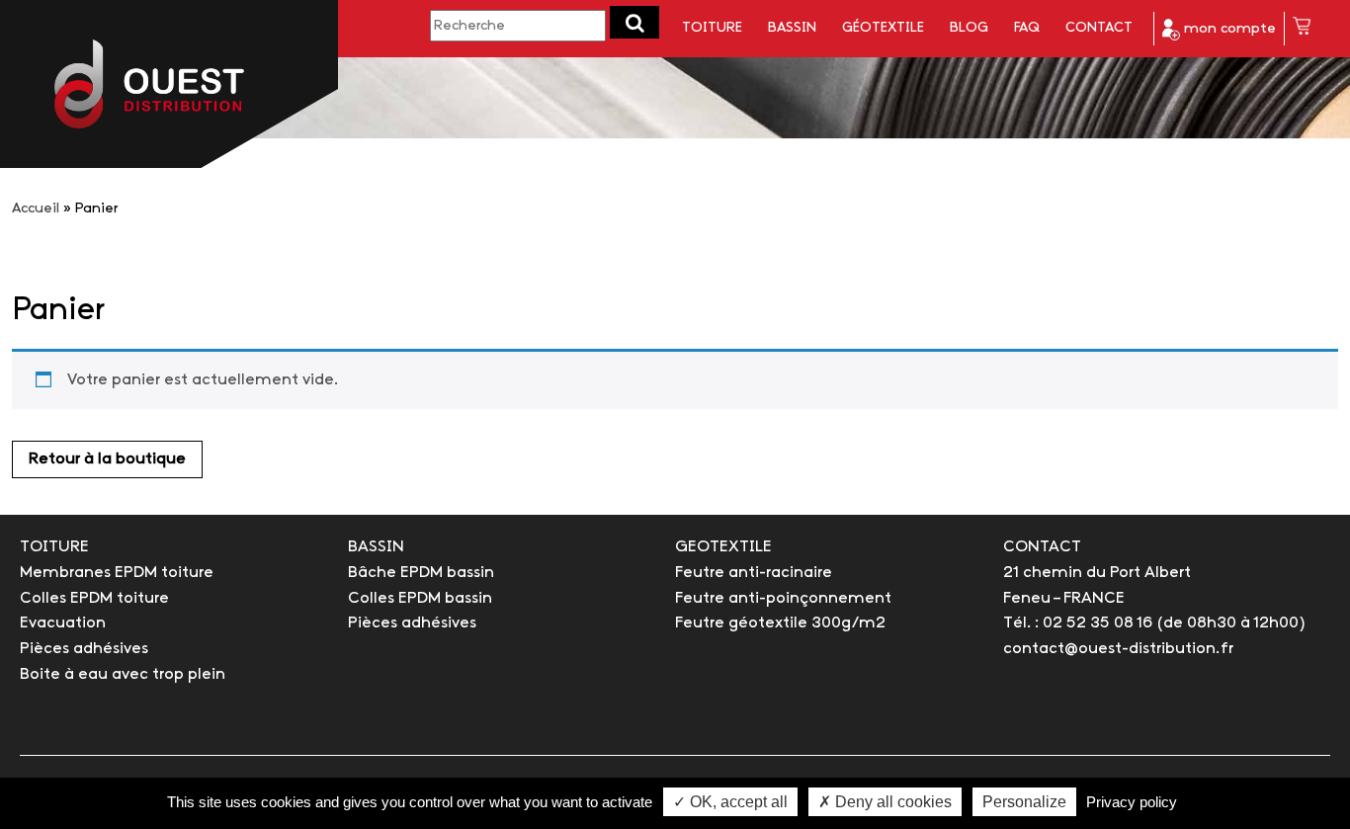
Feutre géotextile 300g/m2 (780, 623)
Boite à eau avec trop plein (122, 674)
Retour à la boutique (107, 459)
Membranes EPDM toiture (116, 572)
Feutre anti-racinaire (753, 572)
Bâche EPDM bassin (421, 572)
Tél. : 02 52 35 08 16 (1077, 623)
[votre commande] (1301, 29)
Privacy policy (1131, 801)
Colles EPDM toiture (94, 598)
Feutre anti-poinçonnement (783, 598)
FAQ (1027, 28)
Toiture (712, 28)
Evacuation (63, 623)
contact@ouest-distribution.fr (1118, 648)
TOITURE (54, 546)
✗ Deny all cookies (885, 801)
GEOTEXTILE (723, 546)
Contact (1099, 28)
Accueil (35, 209)
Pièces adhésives (84, 648)
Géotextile (883, 28)
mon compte (1228, 29)
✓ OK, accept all (730, 801)
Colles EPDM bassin (420, 598)
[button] (634, 22)
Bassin (792, 28)
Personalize (1024, 801)
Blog (969, 28)
